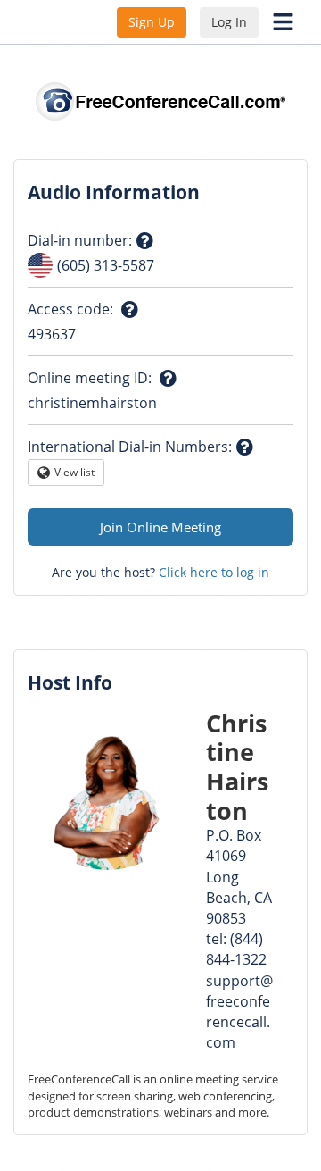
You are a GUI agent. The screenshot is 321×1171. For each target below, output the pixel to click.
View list (74, 475)
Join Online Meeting (160, 527)
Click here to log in (214, 572)
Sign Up (151, 21)
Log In (229, 21)
